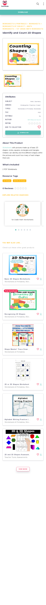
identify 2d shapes (19, 181)
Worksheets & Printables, (26, 109)
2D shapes (7, 181)
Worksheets (34, 24)
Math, (32, 101)
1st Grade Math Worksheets (29, 29)
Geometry (37, 101)
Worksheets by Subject (14, 26)
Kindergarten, (25, 105)
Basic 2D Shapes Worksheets (17, 279)
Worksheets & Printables (15, 24)
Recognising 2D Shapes (15, 314)
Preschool (32, 105)
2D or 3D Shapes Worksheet (17, 384)
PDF (39, 112)
